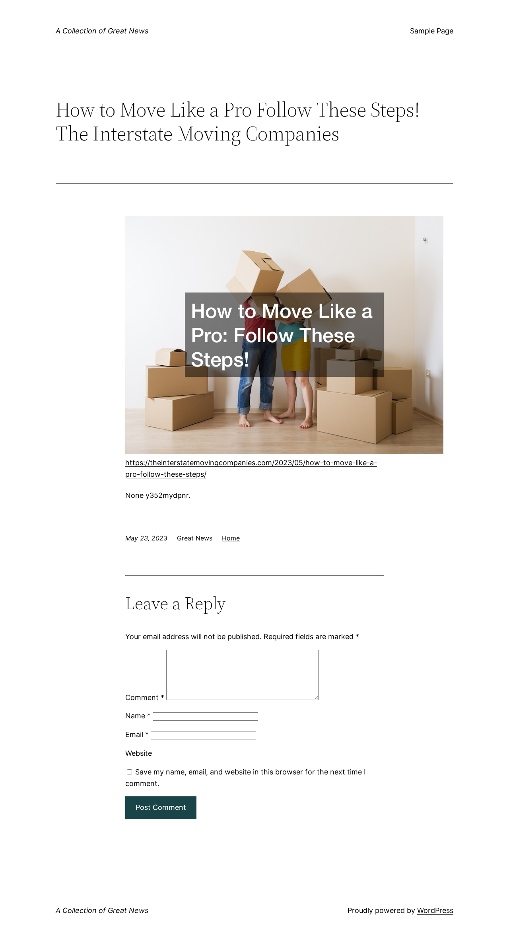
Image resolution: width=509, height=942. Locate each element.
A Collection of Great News (102, 31)
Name (138, 716)
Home (231, 538)
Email (137, 734)
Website (138, 753)
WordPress (435, 910)
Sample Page (431, 31)
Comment (144, 697)
